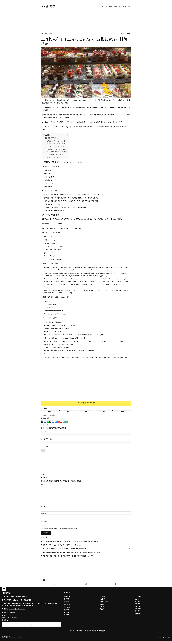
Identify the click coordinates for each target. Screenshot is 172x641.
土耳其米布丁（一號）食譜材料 (56, 141)
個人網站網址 (44, 521)
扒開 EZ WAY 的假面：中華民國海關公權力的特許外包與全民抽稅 (63, 549)
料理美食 (51, 33)
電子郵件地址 (44, 513)
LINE (31, 624)
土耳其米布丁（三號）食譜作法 (58, 152)
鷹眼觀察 (50, 5)
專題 (122, 411)
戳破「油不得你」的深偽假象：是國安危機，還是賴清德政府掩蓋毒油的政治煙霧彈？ (70, 541)
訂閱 (124, 7)
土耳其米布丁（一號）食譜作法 (58, 144)
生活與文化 (138, 596)
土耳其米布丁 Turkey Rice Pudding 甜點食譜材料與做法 (84, 41)
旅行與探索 (44, 33)
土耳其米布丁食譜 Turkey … (53, 138)
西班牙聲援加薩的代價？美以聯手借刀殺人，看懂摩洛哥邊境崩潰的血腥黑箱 (67, 556)
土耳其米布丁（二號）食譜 (55, 146)
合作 (129, 7)
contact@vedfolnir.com (17, 609)
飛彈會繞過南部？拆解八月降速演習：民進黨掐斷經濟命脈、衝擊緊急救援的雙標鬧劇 (70, 552)
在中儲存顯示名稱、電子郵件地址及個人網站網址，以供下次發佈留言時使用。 (60, 528)
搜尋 (86, 411)
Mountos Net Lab (166, 637)
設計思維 (102, 596)
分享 (49, 411)
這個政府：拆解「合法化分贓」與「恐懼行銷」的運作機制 (61, 545)
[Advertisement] (81, 20)
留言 (122, 33)
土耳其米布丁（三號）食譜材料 (57, 149)
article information (49, 415)
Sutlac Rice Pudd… (54, 157)
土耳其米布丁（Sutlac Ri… (55, 154)
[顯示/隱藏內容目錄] (65, 135)
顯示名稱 (43, 506)
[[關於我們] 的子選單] (83, 630)
